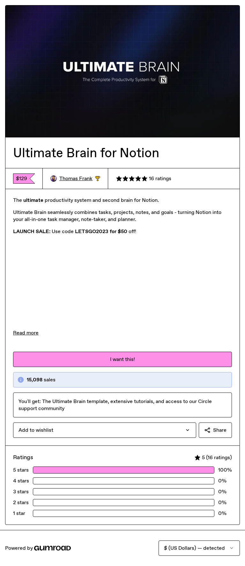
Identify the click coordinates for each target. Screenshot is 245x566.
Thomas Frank (79, 178)
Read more (26, 333)
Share (219, 430)
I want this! (122, 359)
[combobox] (104, 430)
